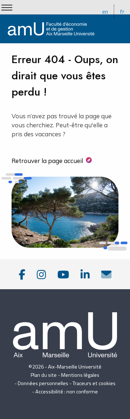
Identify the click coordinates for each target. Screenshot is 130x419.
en (105, 11)
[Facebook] (22, 274)
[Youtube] (63, 274)
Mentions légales (80, 375)
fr (122, 11)
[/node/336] (106, 274)
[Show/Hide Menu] (6, 7)
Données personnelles (43, 383)
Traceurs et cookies (94, 383)
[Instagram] (41, 274)
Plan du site (44, 375)
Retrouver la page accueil (47, 160)
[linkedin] (85, 274)
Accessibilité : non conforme (66, 392)
